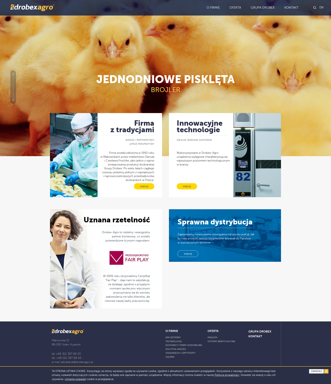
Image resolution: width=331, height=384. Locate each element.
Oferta (213, 331)
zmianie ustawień (75, 379)
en (321, 7)
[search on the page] (314, 7)
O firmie (172, 331)
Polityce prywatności (227, 375)
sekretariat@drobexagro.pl (77, 362)
